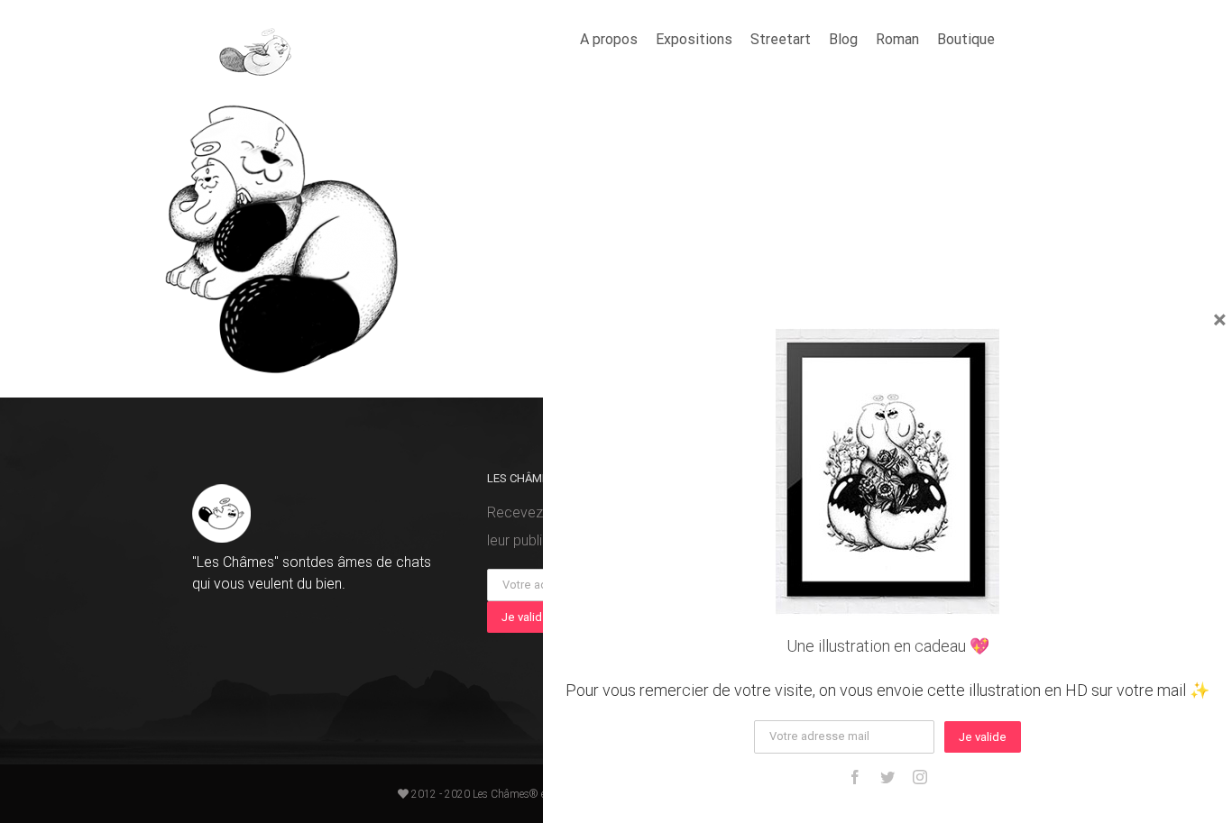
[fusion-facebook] (855, 777)
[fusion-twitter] (887, 777)
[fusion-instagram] (920, 777)
